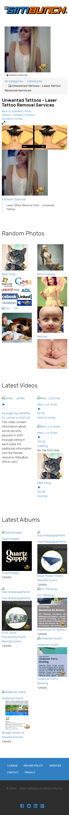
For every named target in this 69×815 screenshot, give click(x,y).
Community (35, 81)
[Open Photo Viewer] (34, 123)
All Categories (14, 81)
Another (42, 496)
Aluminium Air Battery (52, 630)
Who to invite (46, 418)
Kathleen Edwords (18, 75)
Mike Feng (8, 274)
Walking (42, 446)
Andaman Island (48, 645)
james (21, 398)
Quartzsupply (11, 539)
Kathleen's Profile (12, 119)
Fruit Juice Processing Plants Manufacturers (14, 637)
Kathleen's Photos (23, 115)
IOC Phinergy (46, 595)
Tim (15, 308)
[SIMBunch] (37, 10)
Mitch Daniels (46, 274)
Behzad (42, 336)
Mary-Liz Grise (47, 404)
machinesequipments (51, 542)
